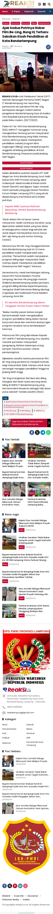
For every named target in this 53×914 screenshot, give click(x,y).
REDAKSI (6, 895)
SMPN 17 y (40, 410)
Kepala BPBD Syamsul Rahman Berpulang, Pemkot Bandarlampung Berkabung (25, 210)
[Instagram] (25, 886)
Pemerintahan (44, 23)
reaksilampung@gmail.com (20, 712)
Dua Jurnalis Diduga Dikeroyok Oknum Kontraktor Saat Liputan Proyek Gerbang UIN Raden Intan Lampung (12, 502)
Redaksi (5, 46)
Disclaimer (33, 895)
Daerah (6, 23)
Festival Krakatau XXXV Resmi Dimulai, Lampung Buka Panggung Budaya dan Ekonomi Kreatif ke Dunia (38, 502)
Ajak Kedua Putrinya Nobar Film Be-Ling (24, 401)
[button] (39, 4)
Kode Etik (19, 895)
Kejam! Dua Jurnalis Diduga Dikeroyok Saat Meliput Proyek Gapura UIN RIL (12, 463)
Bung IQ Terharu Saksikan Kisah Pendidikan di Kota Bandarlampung (26, 406)
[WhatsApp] (48, 432)
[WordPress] (20, 886)
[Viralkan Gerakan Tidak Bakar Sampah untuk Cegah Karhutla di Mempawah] (39, 451)
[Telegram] (42, 432)
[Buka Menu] (44, 4)
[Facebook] (31, 432)
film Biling (26, 410)
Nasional (25, 23)
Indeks (26, 899)
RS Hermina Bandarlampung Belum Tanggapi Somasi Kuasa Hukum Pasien (27, 304)
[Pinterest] (15, 886)
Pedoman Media (10, 899)
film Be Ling (11, 410)
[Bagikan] (48, 47)
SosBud (5, 737)
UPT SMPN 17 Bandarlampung (19, 414)
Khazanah (15, 23)
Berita (32, 455)
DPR (28, 737)
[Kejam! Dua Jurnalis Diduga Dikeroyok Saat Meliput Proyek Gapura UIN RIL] (13, 451)
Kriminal (30, 733)
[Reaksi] (18, 4)
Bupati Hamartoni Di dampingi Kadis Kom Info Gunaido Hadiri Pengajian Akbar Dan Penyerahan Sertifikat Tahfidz (39, 475)
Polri (4, 733)
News (34, 23)
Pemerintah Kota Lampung (35, 744)
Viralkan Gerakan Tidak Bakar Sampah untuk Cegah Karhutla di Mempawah (39, 463)
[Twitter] (37, 432)
